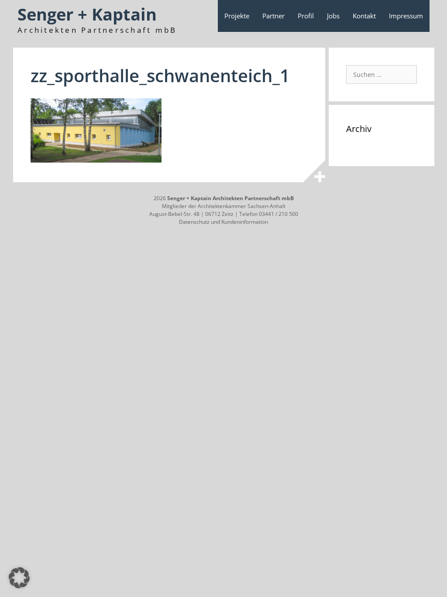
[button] (19, 578)
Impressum (406, 15)
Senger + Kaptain (87, 14)
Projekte (236, 15)
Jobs (333, 15)
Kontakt (364, 15)
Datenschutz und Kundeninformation (223, 222)
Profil (306, 15)
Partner (273, 15)
